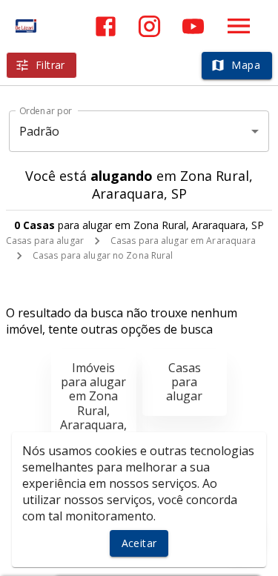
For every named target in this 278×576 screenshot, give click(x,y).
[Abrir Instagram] (149, 26)
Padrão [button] (39, 131)
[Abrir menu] (238, 26)
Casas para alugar (45, 240)
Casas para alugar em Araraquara (183, 240)
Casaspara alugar (184, 382)
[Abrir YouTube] (193, 26)
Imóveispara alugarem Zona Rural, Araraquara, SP (93, 403)
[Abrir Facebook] (106, 26)
